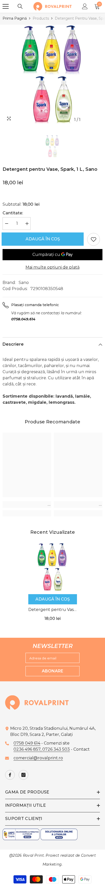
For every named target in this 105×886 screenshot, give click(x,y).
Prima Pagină (15, 18)
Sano (24, 282)
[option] (52, 75)
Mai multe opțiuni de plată (52, 267)
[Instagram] (23, 775)
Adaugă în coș (45, 239)
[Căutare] (20, 6)
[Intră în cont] (85, 6)
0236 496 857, (28, 749)
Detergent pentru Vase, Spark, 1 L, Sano (52, 610)
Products (41, 18)
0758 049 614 (27, 743)
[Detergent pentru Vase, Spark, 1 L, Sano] (52, 567)
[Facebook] (10, 775)
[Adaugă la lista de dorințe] (93, 239)
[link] (27, 504)
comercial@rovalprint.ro (38, 757)
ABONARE (52, 671)
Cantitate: (13, 213)
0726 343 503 (56, 749)
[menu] (6, 6)
